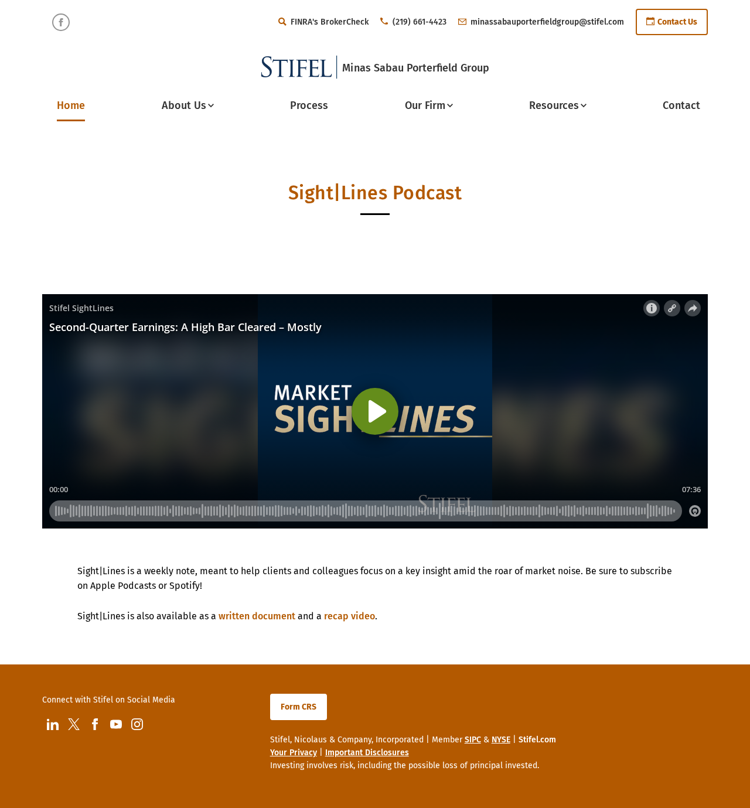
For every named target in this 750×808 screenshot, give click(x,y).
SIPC (473, 740)
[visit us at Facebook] (61, 22)
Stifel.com (537, 740)
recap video (349, 616)
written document (257, 616)
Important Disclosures (367, 753)
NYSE (501, 740)
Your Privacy (293, 753)
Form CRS (298, 707)
